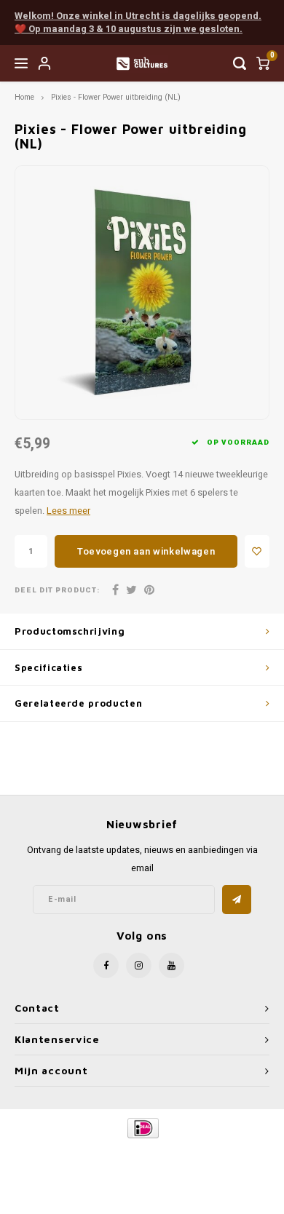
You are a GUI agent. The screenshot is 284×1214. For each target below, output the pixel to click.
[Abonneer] (236, 899)
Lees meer (68, 510)
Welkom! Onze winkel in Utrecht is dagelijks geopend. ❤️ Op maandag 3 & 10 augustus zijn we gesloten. (138, 22)
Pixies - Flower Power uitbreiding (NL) (116, 97)
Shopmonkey (142, 1164)
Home (24, 97)
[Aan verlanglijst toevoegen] (257, 551)
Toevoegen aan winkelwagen (146, 551)
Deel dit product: (57, 590)
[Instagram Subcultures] (138, 965)
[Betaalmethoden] (142, 1128)
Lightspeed (200, 1152)
